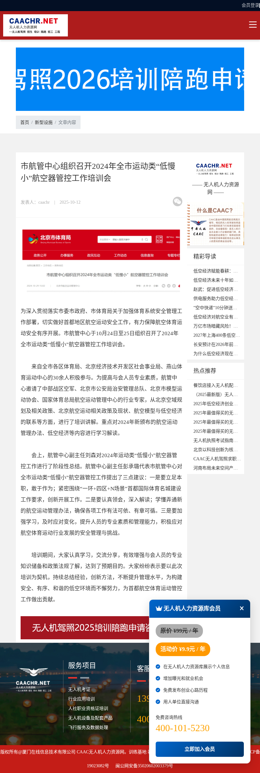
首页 (24, 122)
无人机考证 (79, 689)
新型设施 (44, 122)
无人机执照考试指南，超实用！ (224, 440)
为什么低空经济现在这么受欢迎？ (226, 353)
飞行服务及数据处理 (88, 727)
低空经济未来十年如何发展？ (222, 280)
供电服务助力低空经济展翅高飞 (224, 298)
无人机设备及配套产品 (90, 718)
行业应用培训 (81, 699)
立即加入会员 (200, 749)
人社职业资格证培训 (88, 708)
